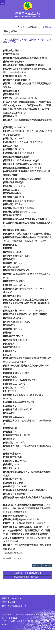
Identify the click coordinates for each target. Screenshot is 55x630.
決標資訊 (47, 27)
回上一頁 (36, 565)
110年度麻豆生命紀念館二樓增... (26, 577)
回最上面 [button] (47, 565)
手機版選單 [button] (2, 2)
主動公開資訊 (34, 27)
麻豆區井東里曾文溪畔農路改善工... (28, 573)
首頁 (23, 27)
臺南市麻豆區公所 (27, 9)
